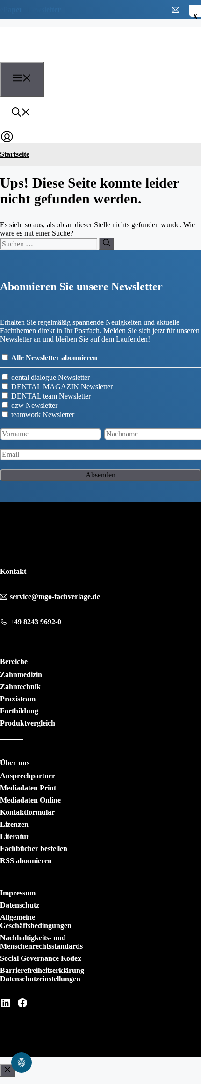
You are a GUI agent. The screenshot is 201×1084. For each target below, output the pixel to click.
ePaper (11, 10)
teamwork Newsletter (42, 415)
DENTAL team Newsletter (51, 396)
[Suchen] (106, 244)
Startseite (14, 154)
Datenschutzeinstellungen (40, 979)
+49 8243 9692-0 (35, 622)
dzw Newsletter (34, 405)
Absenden (100, 475)
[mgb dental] (52, 56)
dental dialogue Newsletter (50, 377)
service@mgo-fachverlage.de (55, 597)
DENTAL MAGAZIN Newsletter (62, 387)
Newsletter (44, 10)
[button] (21, 113)
